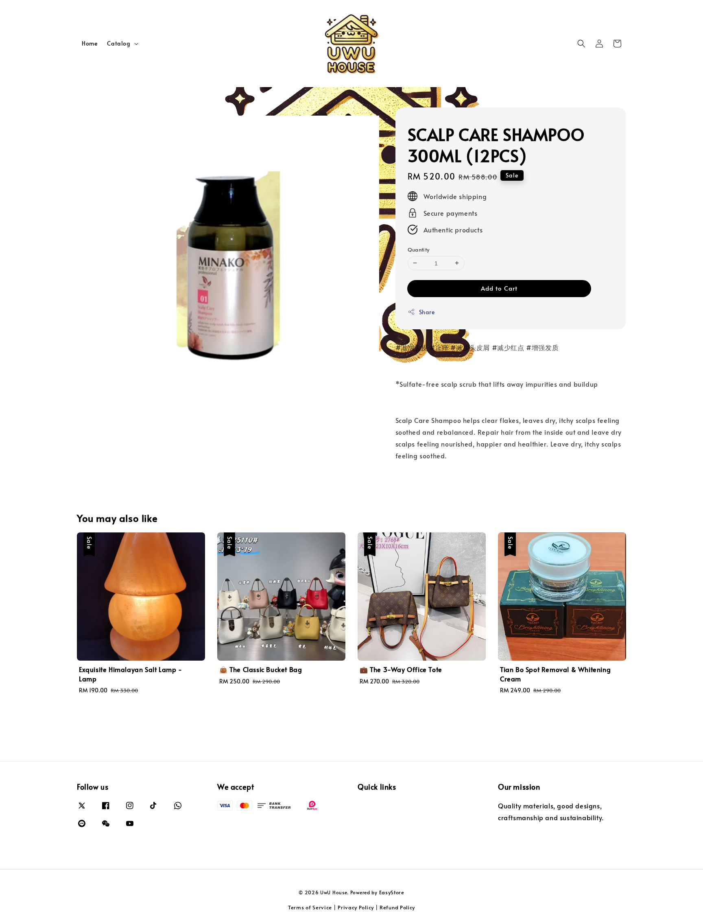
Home (89, 43)
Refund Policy (397, 907)
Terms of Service (310, 907)
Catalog (118, 43)
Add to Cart (499, 288)
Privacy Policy (356, 907)
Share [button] (427, 312)
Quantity (419, 249)
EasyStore (391, 892)
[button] (581, 44)
